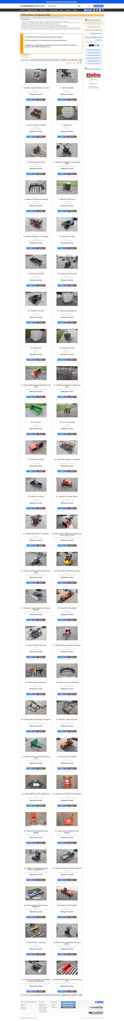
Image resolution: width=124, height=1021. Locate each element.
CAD (30, 17)
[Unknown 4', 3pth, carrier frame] (67, 707)
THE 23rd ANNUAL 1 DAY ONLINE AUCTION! (43, 12)
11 (50, 60)
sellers (75, 10)
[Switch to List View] (81, 63)
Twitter (53, 1006)
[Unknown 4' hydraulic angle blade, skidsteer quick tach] (36, 596)
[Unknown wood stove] (67, 336)
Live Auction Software (98, 1009)
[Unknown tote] (67, 113)
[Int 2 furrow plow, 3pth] (67, 410)
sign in (89, 6)
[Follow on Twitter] (100, 10)
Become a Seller (67, 1004)
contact (68, 10)
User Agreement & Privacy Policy (28, 1018)
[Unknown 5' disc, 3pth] (67, 224)
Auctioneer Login (68, 1007)
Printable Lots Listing (93, 63)
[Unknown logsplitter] (67, 76)
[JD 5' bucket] (36, 410)
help (61, 10)
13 (55, 60)
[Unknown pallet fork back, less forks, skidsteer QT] (36, 893)
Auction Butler (43, 1010)
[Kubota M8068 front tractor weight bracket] (36, 782)
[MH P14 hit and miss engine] (36, 150)
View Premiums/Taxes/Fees (94, 55)
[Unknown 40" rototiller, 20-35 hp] (67, 484)
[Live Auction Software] (95, 1008)
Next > (64, 60)
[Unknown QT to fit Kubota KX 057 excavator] (67, 782)
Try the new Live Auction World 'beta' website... (62, 2)
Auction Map (42, 1009)
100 (80, 60)
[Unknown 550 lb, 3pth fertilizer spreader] (67, 559)
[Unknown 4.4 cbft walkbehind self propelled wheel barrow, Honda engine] (36, 967)
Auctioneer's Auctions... (93, 87)
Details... (31, 99)
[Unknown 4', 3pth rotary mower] (36, 633)
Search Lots (42, 1006)
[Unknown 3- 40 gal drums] (67, 187)
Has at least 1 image (91, 42)
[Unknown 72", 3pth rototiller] (67, 893)
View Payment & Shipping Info (93, 58)
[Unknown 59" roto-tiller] (36, 447)
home (23, 10)
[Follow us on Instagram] (97, 10)
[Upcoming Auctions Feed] (94, 10)
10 (72, 60)
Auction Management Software (96, 1014)
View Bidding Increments (93, 52)
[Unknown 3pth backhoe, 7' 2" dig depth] (67, 447)
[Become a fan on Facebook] (103, 10)
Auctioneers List (43, 1011)
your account (54, 10)
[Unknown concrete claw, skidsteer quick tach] (67, 856)
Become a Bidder (68, 1002)
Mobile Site (24, 1009)
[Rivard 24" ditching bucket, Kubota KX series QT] (67, 967)
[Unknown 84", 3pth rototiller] (67, 596)
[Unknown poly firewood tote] (67, 299)
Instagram (54, 1007)
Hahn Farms (94, 79)
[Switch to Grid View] (78, 63)
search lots (43, 10)
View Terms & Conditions (93, 60)
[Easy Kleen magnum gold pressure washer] (36, 76)
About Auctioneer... (93, 86)
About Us (23, 1004)
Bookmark (40, 99)
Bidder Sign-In (43, 1004)
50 (77, 60)
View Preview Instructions (93, 49)
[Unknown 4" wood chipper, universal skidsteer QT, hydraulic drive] (36, 856)
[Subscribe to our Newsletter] (88, 10)
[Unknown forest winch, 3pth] (67, 261)
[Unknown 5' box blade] (36, 261)
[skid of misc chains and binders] (36, 113)
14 (57, 60)
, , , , (52, 17)
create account (98, 6)
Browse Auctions (43, 1007)
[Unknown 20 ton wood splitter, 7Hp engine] (67, 633)
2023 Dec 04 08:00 (25, 56)
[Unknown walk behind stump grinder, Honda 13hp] (36, 559)
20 (75, 60)
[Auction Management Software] (95, 1013)
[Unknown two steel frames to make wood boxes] (67, 373)
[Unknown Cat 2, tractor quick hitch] (67, 670)
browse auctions (32, 10)
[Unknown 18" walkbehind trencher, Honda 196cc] (67, 150)
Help (22, 1006)
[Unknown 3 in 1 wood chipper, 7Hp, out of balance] (67, 930)
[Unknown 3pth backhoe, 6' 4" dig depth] (36, 224)
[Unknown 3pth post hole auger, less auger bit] (36, 707)
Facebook (54, 1004)
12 (52, 60)
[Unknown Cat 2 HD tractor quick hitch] (36, 187)
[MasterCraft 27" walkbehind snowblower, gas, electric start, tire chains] (67, 521)
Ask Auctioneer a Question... (93, 69)
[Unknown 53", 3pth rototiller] (67, 744)
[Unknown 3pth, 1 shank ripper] (36, 670)
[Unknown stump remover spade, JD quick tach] (36, 744)
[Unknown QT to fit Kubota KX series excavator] (36, 819)
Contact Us (24, 1007)
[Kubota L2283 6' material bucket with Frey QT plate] (36, 373)
